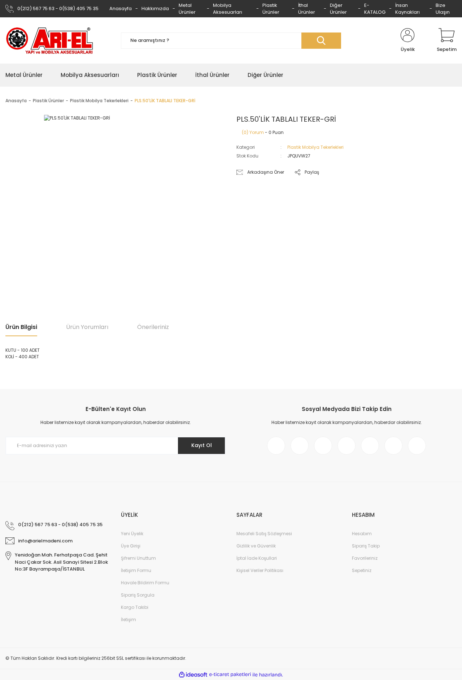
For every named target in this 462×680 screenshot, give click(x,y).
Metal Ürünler (187, 9)
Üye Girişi (130, 546)
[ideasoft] (193, 674)
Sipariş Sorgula (137, 595)
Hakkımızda (155, 8)
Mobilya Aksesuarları (227, 9)
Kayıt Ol (201, 445)
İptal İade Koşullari (256, 558)
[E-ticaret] (230, 674)
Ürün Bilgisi (21, 327)
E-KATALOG (374, 9)
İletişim (128, 619)
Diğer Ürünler (338, 9)
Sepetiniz (361, 570)
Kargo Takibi (134, 607)
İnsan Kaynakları (407, 9)
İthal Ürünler (306, 9)
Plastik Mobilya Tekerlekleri (315, 147)
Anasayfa (120, 8)
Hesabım (362, 533)
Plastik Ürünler (270, 9)
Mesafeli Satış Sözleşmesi (264, 533)
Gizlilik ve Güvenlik (256, 546)
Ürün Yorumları (87, 327)
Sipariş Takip (366, 546)
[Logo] (49, 40)
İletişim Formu (136, 570)
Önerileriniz (153, 327)
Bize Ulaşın (443, 9)
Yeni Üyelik (132, 533)
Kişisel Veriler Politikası (259, 570)
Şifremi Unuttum (138, 558)
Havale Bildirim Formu (145, 583)
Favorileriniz (365, 558)
